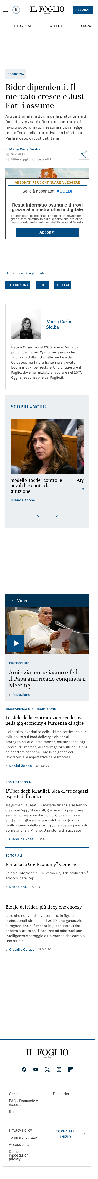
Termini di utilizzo (23, 1137)
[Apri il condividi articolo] (84, 154)
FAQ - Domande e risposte (23, 1103)
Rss (12, 1112)
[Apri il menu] (5, 9)
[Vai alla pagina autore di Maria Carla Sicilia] (26, 324)
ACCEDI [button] (64, 191)
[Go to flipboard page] (70, 1069)
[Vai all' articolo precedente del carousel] (39, 515)
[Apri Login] (16, 10)
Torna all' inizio (65, 1134)
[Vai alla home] (47, 10)
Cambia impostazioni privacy (19, 1155)
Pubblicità (61, 1094)
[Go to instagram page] (59, 1069)
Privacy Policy (20, 1130)
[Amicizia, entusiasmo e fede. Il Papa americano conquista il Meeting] (47, 630)
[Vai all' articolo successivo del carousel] (55, 515)
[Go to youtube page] (35, 1069)
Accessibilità (19, 1144)
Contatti (15, 1094)
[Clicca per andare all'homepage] (47, 1053)
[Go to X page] (47, 1069)
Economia (16, 74)
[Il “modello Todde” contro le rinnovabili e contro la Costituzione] (47, 446)
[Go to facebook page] (24, 1069)
